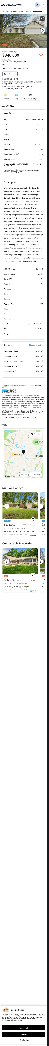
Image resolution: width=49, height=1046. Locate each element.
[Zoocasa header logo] (12, 5)
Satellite (37, 434)
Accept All (24, 1028)
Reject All (23, 1034)
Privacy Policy (16, 1020)
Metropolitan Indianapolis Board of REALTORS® (21, 407)
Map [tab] (16, 98)
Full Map (37, 474)
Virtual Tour (11, 74)
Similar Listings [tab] (30, 98)
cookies (9, 1014)
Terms (7, 1020)
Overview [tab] (5, 98)
